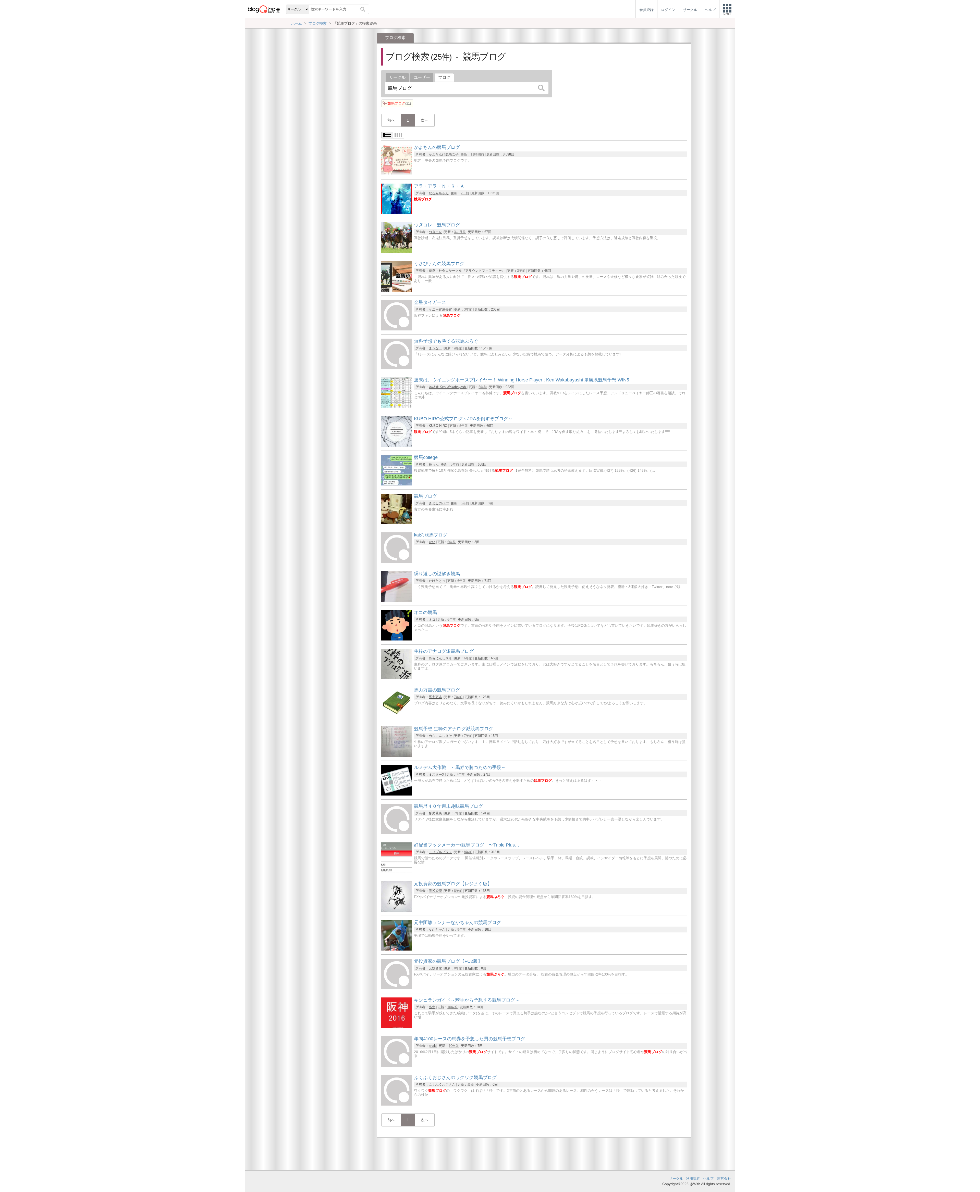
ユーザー (422, 77)
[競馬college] (396, 484)
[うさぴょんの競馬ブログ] (396, 290)
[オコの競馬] (396, 639)
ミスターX (436, 774)
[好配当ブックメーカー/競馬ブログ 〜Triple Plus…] (396, 871)
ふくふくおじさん (442, 1084)
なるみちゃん (439, 193)
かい (432, 542)
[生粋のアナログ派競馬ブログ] (396, 678)
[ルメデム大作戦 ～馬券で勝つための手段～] (396, 794)
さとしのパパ (439, 503)
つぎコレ (435, 232)
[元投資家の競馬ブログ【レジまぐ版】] (396, 910)
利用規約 (693, 1178)
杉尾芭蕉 (435, 813)
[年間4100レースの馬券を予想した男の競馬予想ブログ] (396, 1065)
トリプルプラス (440, 852)
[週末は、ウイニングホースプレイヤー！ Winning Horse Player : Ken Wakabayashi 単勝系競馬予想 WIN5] (396, 406)
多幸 (432, 1007)
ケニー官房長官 (440, 309)
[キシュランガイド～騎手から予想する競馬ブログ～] (396, 1026)
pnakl (433, 1046)
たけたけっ (437, 581)
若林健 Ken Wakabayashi (448, 387)
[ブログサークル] (263, 9)
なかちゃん (437, 929)
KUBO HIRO (438, 426)
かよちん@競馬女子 (444, 154)
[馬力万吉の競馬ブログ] (396, 716)
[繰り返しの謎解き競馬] (396, 600)
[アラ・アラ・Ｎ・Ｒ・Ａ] (396, 213)
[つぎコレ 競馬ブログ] (396, 251)
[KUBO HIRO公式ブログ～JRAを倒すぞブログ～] (396, 445)
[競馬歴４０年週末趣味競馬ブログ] (396, 833)
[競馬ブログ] (396, 523)
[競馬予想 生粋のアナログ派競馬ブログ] (396, 755)
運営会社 (724, 1178)
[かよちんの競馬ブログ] (396, 174)
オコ (432, 619)
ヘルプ (708, 1178)
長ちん (434, 464)
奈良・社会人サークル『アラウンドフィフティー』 (467, 271)
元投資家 (435, 891)
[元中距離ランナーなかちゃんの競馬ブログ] (396, 949)
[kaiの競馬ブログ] (396, 561)
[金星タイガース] (396, 329)
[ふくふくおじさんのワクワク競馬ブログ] (396, 1104)
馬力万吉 (435, 697)
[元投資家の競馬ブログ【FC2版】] (396, 988)
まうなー (435, 348)
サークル (397, 77)
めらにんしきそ (440, 658)
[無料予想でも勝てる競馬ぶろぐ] (396, 368)
